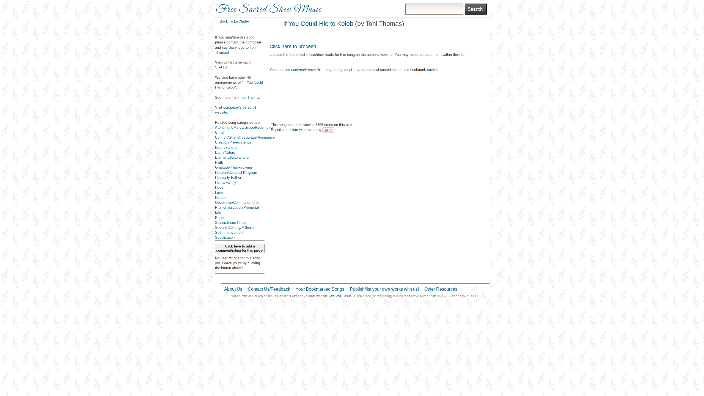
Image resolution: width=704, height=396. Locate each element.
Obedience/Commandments (237, 202)
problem (291, 130)
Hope (219, 187)
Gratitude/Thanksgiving (233, 167)
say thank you (233, 47)
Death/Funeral (226, 147)
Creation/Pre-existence (233, 142)
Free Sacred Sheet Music (268, 9)
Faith (219, 162)
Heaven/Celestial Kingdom (236, 172)
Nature (220, 198)
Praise (220, 218)
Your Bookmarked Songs (320, 289)
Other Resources (440, 289)
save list (434, 70)
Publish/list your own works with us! (384, 289)
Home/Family (225, 182)
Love (219, 193)
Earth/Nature (225, 152)
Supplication (225, 237)
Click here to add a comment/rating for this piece (240, 248)
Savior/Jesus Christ (230, 223)
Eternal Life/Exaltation (232, 157)
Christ (219, 132)
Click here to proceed (293, 46)
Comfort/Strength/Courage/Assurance (245, 137)
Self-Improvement (229, 232)
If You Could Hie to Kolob (318, 23)
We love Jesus (340, 296)
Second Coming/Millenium (236, 228)
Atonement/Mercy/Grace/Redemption (244, 127)
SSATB (221, 67)
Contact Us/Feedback (269, 289)
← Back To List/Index (232, 21)
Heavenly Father (228, 177)
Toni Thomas (250, 97)
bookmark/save (303, 70)
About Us (233, 289)
